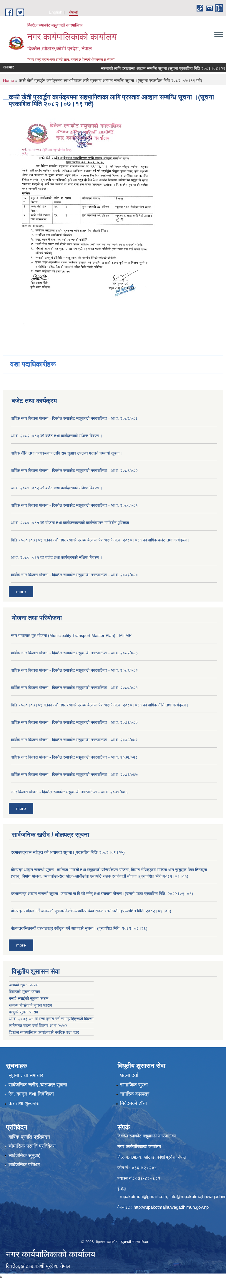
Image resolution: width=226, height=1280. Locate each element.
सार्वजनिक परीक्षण (24, 1164)
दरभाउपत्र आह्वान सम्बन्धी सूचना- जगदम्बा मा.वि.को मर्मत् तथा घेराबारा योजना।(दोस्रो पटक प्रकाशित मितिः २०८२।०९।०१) (102, 893)
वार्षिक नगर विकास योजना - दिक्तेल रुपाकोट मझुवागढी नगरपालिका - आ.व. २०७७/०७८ (74, 757)
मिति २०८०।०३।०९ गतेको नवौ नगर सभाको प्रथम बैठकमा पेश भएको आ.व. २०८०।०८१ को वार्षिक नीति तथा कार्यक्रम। (99, 705)
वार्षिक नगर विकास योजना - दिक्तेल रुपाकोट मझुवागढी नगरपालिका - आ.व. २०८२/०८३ (74, 418)
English (55, 12)
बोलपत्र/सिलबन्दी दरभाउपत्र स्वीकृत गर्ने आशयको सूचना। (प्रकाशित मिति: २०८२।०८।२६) (79, 928)
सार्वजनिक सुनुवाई (24, 1155)
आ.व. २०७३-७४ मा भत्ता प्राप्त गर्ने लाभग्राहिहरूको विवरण (51, 1018)
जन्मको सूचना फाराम (23, 984)
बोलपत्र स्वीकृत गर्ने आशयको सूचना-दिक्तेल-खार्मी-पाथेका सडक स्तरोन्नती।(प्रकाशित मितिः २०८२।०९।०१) (91, 911)
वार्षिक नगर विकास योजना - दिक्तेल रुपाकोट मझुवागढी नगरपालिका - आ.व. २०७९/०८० (74, 574)
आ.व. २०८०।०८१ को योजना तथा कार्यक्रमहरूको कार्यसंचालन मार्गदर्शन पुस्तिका (70, 522)
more (21, 591)
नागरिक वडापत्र (134, 1094)
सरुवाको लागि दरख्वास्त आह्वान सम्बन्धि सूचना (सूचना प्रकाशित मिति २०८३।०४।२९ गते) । (155, 68)
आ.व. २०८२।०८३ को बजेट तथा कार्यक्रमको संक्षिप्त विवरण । (57, 435)
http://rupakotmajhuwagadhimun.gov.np (171, 1207)
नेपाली (73, 12)
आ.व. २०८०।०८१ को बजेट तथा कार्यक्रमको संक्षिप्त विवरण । (57, 557)
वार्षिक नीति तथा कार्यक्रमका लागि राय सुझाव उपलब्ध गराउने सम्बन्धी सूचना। (66, 453)
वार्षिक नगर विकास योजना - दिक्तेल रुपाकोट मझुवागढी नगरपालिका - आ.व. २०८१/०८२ (74, 470)
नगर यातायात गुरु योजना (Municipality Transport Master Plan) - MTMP (71, 635)
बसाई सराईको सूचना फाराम (28, 998)
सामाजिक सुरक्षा (134, 1085)
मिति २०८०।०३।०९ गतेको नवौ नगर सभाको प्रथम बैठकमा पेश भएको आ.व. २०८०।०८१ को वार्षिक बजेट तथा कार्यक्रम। (100, 540)
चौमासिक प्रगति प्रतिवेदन (32, 1146)
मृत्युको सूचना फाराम (23, 1012)
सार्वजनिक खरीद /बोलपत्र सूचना (38, 1085)
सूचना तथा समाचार (26, 1075)
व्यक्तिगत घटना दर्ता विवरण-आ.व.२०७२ (38, 1025)
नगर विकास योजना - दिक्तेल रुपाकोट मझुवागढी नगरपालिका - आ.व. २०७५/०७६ (69, 792)
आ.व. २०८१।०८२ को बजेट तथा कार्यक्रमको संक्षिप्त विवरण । (57, 487)
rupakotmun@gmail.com (143, 1196)
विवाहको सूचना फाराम (24, 991)
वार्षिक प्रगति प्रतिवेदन (29, 1137)
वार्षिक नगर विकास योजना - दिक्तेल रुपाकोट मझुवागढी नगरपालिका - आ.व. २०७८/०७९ (74, 739)
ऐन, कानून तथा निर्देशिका (31, 1094)
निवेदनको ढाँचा (133, 1103)
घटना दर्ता (129, 1075)
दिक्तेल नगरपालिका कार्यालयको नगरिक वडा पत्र (44, 1032)
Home (8, 80)
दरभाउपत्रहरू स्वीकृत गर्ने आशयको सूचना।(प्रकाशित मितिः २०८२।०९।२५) (68, 852)
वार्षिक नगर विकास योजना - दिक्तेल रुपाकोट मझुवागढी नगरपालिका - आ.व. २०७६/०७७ (74, 774)
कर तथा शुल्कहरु (24, 1103)
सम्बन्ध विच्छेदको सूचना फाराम (30, 1005)
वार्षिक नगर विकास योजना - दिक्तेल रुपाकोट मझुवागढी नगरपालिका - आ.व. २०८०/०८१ (74, 505)
